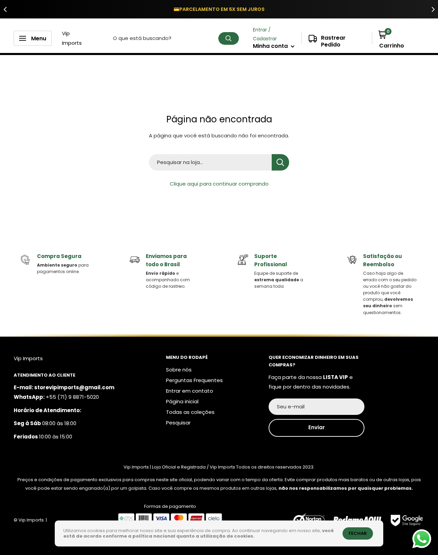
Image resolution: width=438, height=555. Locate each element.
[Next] (433, 9)
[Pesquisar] (228, 38)
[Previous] (5, 9)
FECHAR (358, 533)
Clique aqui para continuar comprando (219, 183)
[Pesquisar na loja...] (280, 162)
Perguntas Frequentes (194, 380)
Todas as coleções (190, 412)
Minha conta (271, 46)
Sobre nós (179, 369)
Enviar (316, 427)
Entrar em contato (189, 390)
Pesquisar (178, 422)
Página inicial (182, 401)
